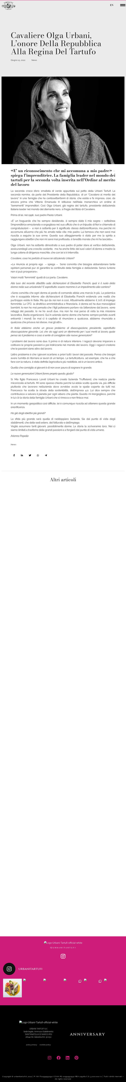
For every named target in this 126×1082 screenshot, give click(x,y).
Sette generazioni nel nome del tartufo (28, 688)
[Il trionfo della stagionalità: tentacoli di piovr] (12, 988)
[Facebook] (58, 1057)
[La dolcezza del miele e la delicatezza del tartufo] (73, 988)
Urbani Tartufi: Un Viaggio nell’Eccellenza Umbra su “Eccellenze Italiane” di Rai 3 (29, 758)
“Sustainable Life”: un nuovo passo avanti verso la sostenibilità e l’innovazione (29, 834)
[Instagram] (63, 956)
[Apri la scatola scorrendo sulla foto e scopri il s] (93, 988)
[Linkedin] (67, 1057)
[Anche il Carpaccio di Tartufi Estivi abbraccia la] (32, 988)
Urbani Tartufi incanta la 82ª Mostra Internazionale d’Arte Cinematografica (29, 619)
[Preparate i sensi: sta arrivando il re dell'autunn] (52, 988)
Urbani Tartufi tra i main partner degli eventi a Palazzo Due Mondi (27, 907)
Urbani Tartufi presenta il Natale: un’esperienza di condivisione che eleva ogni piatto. (30, 546)
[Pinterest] (76, 1057)
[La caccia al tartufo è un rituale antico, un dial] (113, 988)
